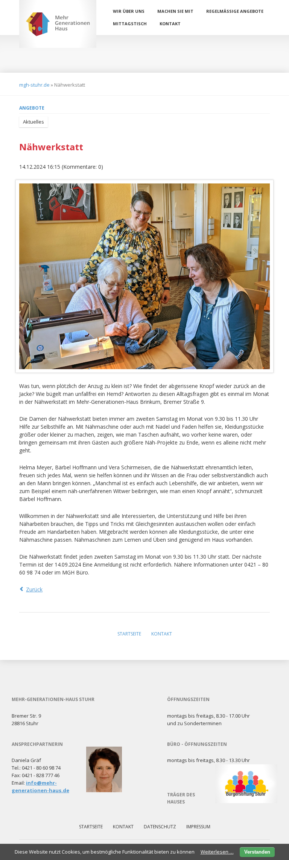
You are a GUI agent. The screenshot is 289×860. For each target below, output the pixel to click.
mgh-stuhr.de (34, 84)
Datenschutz (160, 826)
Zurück (34, 589)
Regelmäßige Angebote (234, 11)
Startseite (129, 634)
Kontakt (170, 23)
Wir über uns (128, 11)
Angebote (31, 108)
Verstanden (257, 852)
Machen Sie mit (175, 11)
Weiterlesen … (217, 851)
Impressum (198, 826)
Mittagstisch (130, 23)
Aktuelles (33, 121)
